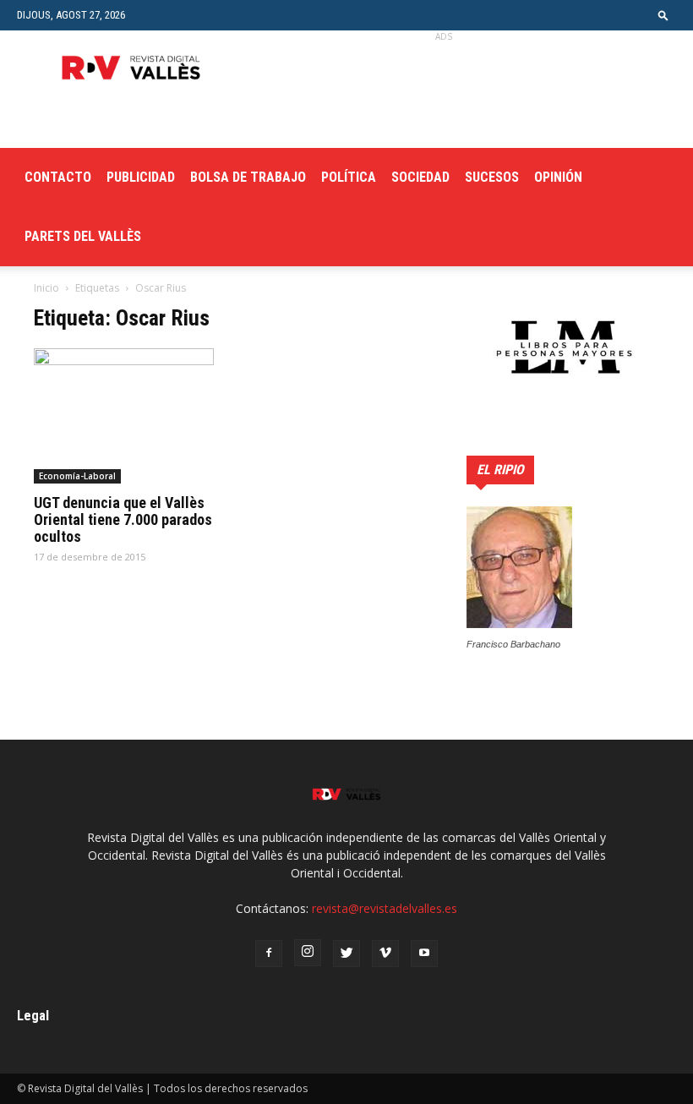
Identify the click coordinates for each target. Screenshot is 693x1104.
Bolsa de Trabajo (248, 177)
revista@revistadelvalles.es (384, 908)
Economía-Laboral (77, 476)
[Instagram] (307, 952)
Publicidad (140, 177)
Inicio (46, 288)
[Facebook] (268, 953)
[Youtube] (424, 953)
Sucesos (492, 177)
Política (348, 177)
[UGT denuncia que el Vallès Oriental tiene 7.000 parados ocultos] (130, 416)
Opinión (558, 177)
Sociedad (420, 177)
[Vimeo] (385, 953)
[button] (663, 14)
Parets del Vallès (83, 236)
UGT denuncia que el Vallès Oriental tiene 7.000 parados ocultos (123, 519)
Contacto (58, 177)
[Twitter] (346, 953)
